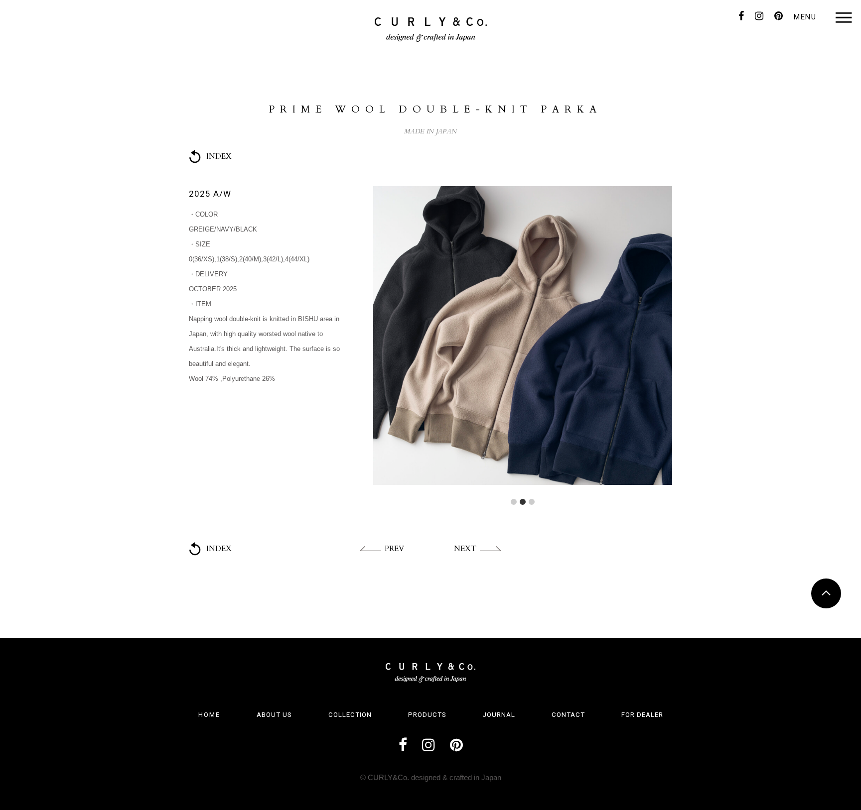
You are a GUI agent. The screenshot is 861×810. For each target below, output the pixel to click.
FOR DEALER (642, 714)
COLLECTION (350, 714)
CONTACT (568, 714)
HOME (209, 714)
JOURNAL (499, 714)
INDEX (219, 156)
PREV (394, 549)
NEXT (465, 549)
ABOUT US (274, 714)
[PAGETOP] (826, 593)
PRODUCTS (427, 714)
